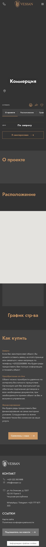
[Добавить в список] (42, 105)
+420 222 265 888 (15, 479)
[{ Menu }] (42, 4)
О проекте (10, 112)
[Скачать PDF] (31, 105)
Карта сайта (8, 519)
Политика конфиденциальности (18, 522)
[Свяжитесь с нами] (4, 4)
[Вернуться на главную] (24, 4)
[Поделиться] (36, 105)
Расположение (27, 112)
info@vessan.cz (14, 483)
